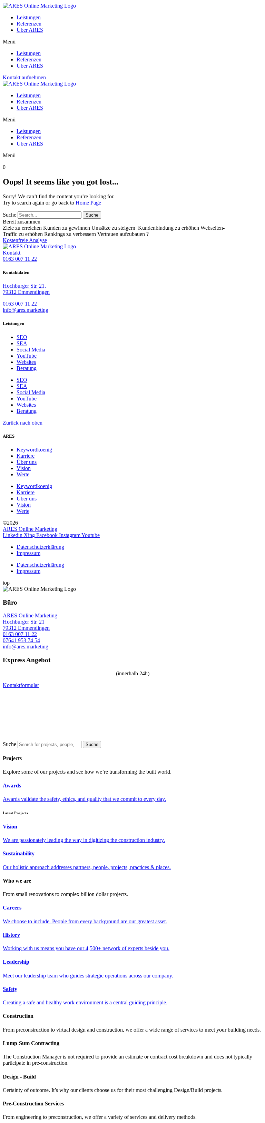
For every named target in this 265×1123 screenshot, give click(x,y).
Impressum (28, 553)
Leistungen (29, 17)
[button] (132, 42)
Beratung (27, 368)
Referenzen (29, 24)
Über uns (27, 462)
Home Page (88, 203)
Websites (26, 362)
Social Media (31, 349)
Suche (9, 215)
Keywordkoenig (34, 450)
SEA (22, 343)
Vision (24, 468)
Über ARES (30, 30)
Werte (23, 474)
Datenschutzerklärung (40, 547)
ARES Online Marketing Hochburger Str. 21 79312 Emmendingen (30, 622)
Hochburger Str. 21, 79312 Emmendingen (26, 289)
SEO (22, 337)
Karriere (26, 456)
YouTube (27, 356)
